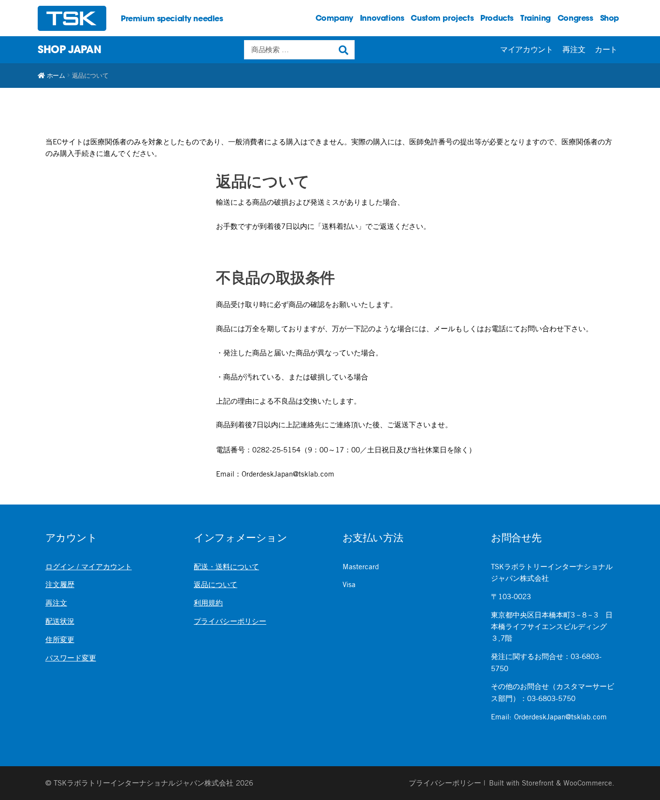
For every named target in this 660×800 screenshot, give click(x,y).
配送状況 (59, 621)
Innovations (382, 18)
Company (334, 18)
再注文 (573, 49)
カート (606, 49)
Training (535, 18)
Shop (609, 18)
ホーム (56, 75)
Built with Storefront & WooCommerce (550, 783)
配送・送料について (226, 566)
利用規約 (208, 603)
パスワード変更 (70, 658)
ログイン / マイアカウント (88, 566)
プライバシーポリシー (230, 621)
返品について (215, 584)
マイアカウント (526, 49)
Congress (575, 18)
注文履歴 (59, 584)
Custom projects (442, 18)
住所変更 (59, 639)
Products (497, 18)
